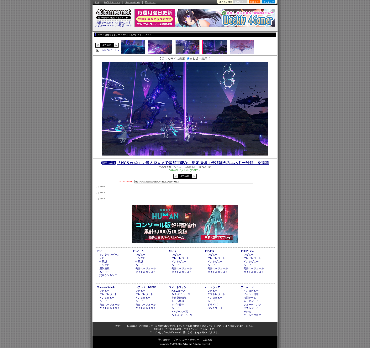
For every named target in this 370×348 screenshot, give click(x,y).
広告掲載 (207, 339)
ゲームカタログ (252, 315)
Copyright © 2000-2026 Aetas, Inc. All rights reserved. (185, 344)
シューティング (252, 304)
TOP (99, 251)
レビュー (104, 258)
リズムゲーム (251, 308)
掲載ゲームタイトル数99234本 (113, 22)
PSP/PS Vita (247, 251)
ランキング (268, 2)
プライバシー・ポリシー (186, 339)
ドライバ (213, 304)
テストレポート (216, 294)
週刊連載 (104, 268)
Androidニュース (181, 294)
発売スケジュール (145, 268)
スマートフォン (178, 287)
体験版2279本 (124, 25)
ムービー (104, 271)
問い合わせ (150, 2)
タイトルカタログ (145, 271)
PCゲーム (138, 251)
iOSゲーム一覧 (180, 311)
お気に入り (240, 2)
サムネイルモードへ (109, 50)
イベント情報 (251, 294)
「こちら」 (203, 329)
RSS (97, 2)
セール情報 (178, 301)
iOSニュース (178, 290)
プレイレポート (180, 258)
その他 (247, 311)
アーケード (247, 287)
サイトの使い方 (132, 2)
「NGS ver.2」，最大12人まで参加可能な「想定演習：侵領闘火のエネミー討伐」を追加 (193, 163)
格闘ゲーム (250, 297)
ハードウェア (212, 287)
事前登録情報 (179, 297)
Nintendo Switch (105, 287)
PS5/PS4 (209, 251)
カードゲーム (251, 301)
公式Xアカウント (112, 2)
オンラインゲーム (109, 254)
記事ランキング (108, 275)
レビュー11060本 (104, 25)
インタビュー (106, 265)
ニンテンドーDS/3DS (144, 287)
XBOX (172, 251)
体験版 (103, 261)
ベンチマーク (215, 308)
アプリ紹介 (178, 304)
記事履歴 (254, 2)
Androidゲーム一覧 (182, 315)
